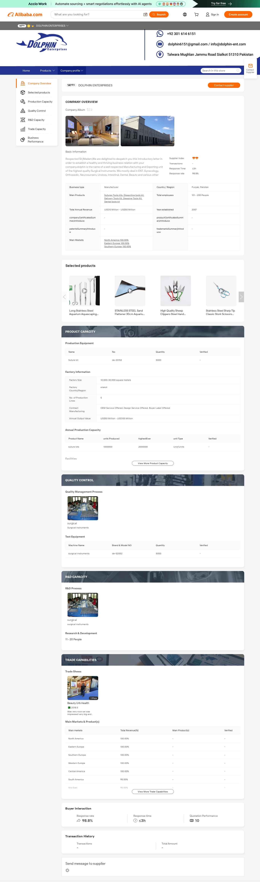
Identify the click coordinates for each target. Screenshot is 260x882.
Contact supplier (224, 85)
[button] (145, 14)
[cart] (197, 15)
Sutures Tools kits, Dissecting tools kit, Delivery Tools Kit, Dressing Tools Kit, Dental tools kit (124, 198)
